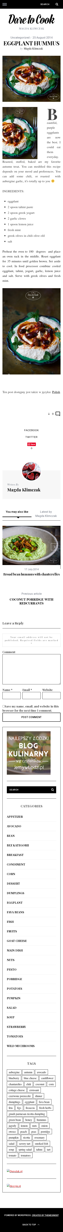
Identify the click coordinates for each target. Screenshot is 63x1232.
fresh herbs (45, 1108)
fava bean (44, 1102)
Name (7, 690)
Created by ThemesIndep (45, 1215)
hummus (41, 1120)
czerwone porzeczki (20, 1096)
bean (11, 836)
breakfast (15, 855)
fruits (12, 931)
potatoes (14, 988)
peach (23, 1131)
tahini (39, 1149)
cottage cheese (17, 1090)
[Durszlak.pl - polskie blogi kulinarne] (14, 1171)
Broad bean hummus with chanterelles (31, 574)
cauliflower (47, 1078)
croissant (34, 1090)
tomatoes (15, 1036)
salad (11, 1008)
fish (10, 922)
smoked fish (41, 1143)
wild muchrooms (21, 1046)
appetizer (15, 816)
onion (44, 1125)
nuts (11, 960)
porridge (14, 979)
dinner (38, 1096)
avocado (14, 826)
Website (47, 690)
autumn (28, 1072)
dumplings (15, 893)
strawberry (16, 1027)
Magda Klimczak (33, 48)
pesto (11, 969)
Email (27, 690)
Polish (56, 392)
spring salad (25, 1149)
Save (33, 444)
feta (11, 1108)
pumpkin (13, 998)
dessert (13, 883)
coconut (40, 1084)
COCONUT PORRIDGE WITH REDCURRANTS (31, 598)
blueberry (14, 1078)
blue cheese (30, 1078)
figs (19, 1108)
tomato (12, 1155)
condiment (16, 864)
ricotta (26, 1137)
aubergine (14, 1072)
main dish (15, 950)
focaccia (30, 1108)
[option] (31, 551)
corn (11, 874)
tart (48, 1149)
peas (33, 1131)
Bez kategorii (18, 845)
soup (11, 1017)
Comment (8, 652)
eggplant (15, 902)
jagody (12, 1125)
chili (28, 1084)
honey (28, 1120)
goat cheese (17, 941)
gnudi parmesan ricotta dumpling (27, 1114)
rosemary (39, 1137)
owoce (12, 1131)
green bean (15, 1120)
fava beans (15, 912)
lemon (24, 1125)
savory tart (24, 1143)
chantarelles (15, 1084)
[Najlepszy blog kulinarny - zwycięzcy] (29, 773)
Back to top (30, 1224)
